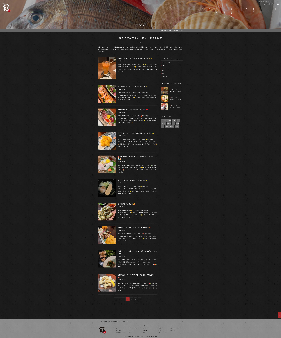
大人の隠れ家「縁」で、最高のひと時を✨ (133, 86)
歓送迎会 (171, 126)
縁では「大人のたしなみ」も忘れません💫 (133, 180)
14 (139, 299)
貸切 (163, 71)
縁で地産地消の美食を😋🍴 (127, 204)
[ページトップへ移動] (181, 321)
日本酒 (166, 126)
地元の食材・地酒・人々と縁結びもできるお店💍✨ (136, 133)
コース (164, 65)
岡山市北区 (164, 120)
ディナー (164, 68)
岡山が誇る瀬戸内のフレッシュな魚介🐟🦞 (133, 110)
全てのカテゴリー (166, 63)
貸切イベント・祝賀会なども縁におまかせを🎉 (134, 227)
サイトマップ (173, 330)
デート (178, 120)
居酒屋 (169, 120)
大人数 (176, 126)
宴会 (163, 73)
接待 (173, 123)
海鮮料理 (164, 76)
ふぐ (162, 126)
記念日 (174, 120)
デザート (169, 123)
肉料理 (177, 123)
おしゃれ (163, 123)
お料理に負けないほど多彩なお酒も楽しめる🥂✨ (135, 58)
